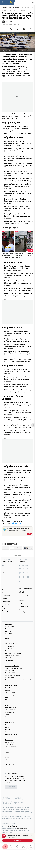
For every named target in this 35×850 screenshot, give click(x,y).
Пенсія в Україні (9, 699)
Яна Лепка (9, 21)
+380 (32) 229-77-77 (12, 826)
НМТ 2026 (7, 729)
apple (19, 798)
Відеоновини (8, 633)
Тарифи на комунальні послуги (13, 695)
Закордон (4, 7)
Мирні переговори (10, 651)
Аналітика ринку (9, 742)
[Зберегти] (30, 29)
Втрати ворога (9, 660)
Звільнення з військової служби (14, 668)
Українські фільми (10, 710)
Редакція (4, 590)
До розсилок (11, 787)
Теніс (6, 759)
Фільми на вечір (9, 712)
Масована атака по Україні (12, 655)
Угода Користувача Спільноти (24, 592)
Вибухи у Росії (9, 658)
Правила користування (8, 604)
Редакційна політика (7, 592)
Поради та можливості (15, 7)
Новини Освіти (9, 722)
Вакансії (21, 603)
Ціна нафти (8, 688)
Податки (7, 697)
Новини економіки (11, 685)
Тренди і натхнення (10, 747)
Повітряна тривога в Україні (13, 653)
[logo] (11, 2)
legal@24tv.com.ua (22, 828)
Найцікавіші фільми (10, 707)
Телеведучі (5, 598)
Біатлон (7, 762)
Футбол (7, 757)
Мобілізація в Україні (12, 666)
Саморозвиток (9, 731)
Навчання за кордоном (11, 734)
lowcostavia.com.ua (14, 24)
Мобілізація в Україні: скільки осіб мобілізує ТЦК (18, 680)
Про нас (4, 587)
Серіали (7, 717)
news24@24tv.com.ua (8, 561)
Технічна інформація (24, 597)
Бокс (6, 754)
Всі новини (8, 624)
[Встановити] (17, 838)
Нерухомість (9, 740)
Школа (7, 727)
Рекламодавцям (6, 601)
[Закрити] (32, 835)
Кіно (6, 705)
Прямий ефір (8, 631)
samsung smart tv (19, 802)
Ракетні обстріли (9, 646)
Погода (7, 638)
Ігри (20, 614)
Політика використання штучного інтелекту (8, 611)
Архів (20, 609)
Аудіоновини (8, 636)
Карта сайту (22, 612)
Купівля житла (9, 744)
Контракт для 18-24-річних (12, 675)
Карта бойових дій (10, 648)
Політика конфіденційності (6, 607)
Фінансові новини (10, 692)
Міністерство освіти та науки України (15, 725)
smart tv (7, 802)
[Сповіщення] (33, 2)
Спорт (7, 752)
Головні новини (9, 626)
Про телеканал (6, 595)
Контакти (21, 600)
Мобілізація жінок (10, 673)
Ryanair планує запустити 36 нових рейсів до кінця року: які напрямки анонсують (27, 7)
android (7, 798)
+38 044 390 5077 (23, 561)
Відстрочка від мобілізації (12, 677)
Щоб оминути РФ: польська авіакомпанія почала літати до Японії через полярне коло (17, 116)
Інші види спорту (9, 764)
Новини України (9, 628)
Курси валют (8, 690)
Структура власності (24, 606)
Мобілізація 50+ (9, 670)
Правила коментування (25, 595)
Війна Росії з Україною (12, 644)
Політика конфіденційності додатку (25, 588)
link (19, 568)
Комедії (7, 714)
